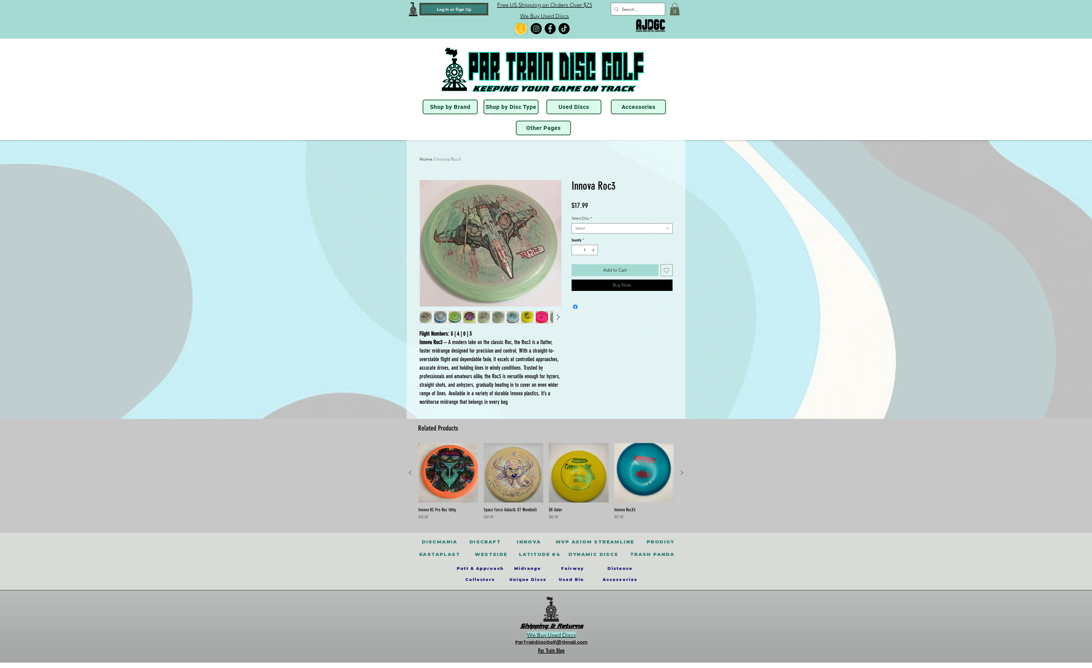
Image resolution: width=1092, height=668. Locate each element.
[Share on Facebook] (575, 306)
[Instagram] (536, 28)
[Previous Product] (410, 472)
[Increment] (593, 250)
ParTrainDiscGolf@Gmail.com (551, 642)
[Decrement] (575, 250)
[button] (674, 9)
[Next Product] (682, 472)
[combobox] (622, 228)
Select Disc (582, 218)
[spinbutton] (584, 250)
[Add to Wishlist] (667, 270)
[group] (546, 482)
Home (425, 159)
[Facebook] (550, 28)
